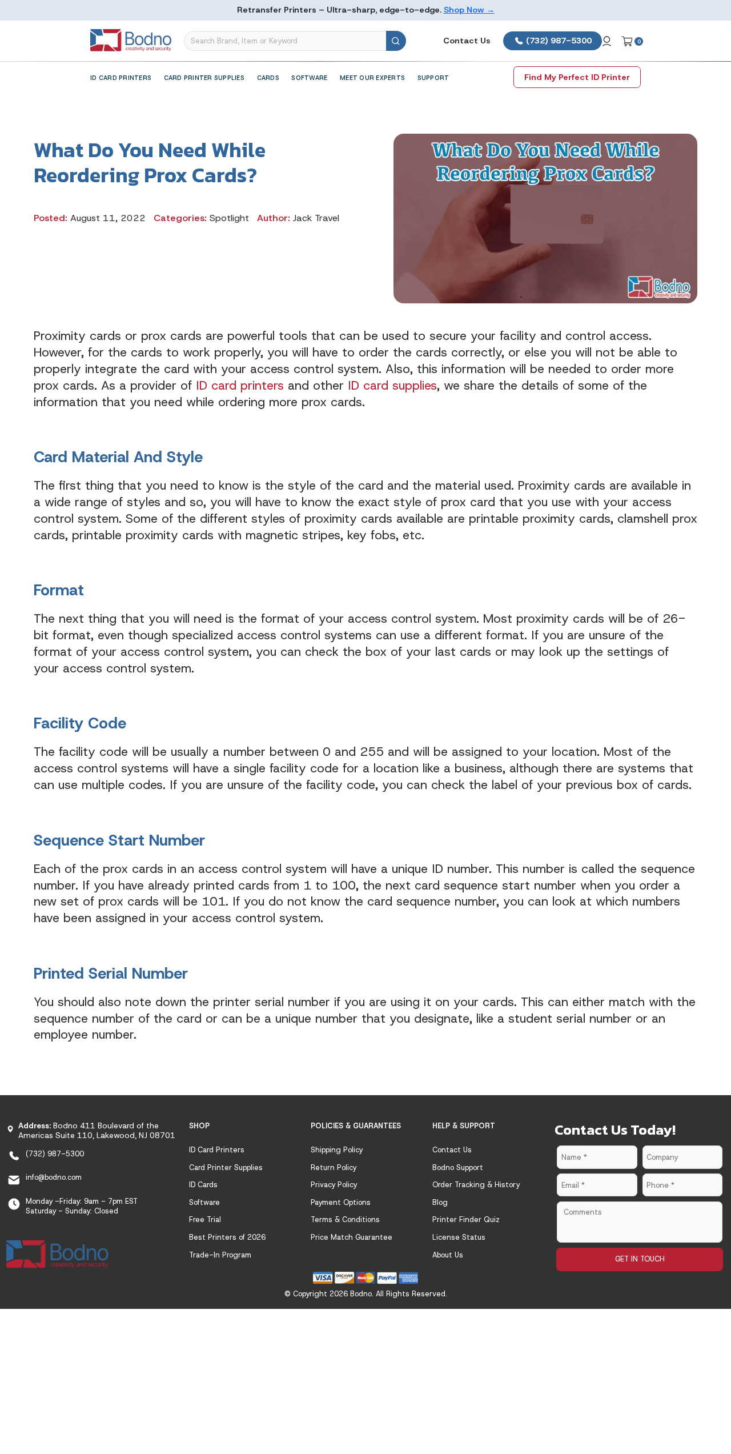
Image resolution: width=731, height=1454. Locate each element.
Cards (268, 78)
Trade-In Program (220, 1255)
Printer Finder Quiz (466, 1219)
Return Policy (333, 1167)
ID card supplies (392, 385)
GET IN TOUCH (640, 1259)
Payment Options (341, 1202)
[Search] (396, 41)
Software (309, 78)
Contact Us (467, 40)
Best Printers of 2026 (227, 1237)
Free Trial (205, 1219)
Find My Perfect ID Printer (577, 77)
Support (433, 78)
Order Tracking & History (476, 1184)
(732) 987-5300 (558, 40)
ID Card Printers (120, 78)
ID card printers (240, 385)
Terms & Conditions (345, 1219)
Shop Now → (469, 9)
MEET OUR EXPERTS (372, 78)
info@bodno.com (54, 1177)
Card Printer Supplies (204, 78)
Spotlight (229, 218)
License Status (458, 1237)
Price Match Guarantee (351, 1237)
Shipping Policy (337, 1150)
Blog (440, 1202)
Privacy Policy (334, 1184)
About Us (447, 1255)
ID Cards (203, 1184)
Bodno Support (457, 1167)
